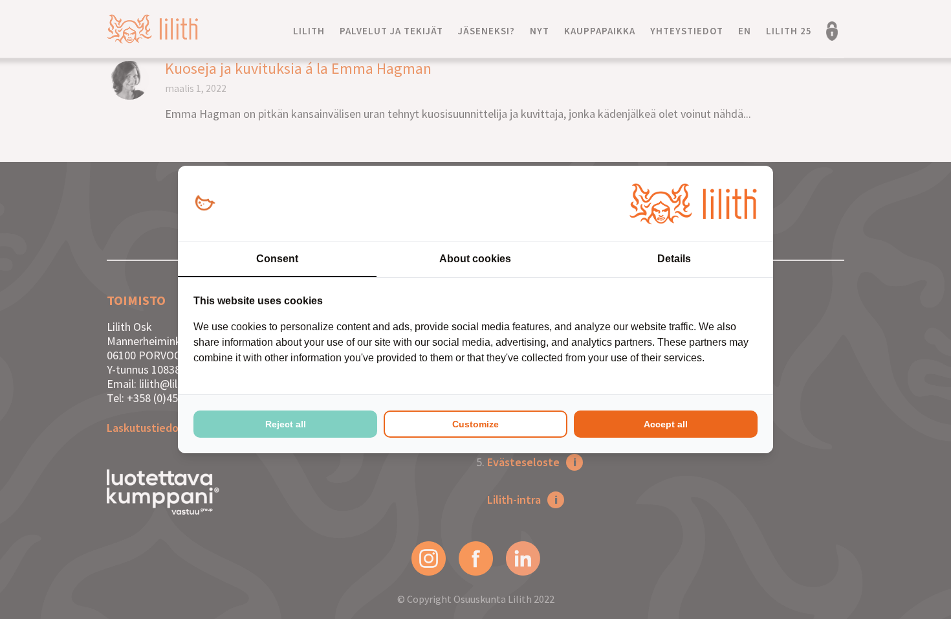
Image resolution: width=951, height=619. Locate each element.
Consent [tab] (277, 258)
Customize (475, 424)
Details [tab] (674, 258)
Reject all (285, 424)
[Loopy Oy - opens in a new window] (204, 203)
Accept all (666, 424)
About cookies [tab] (475, 258)
